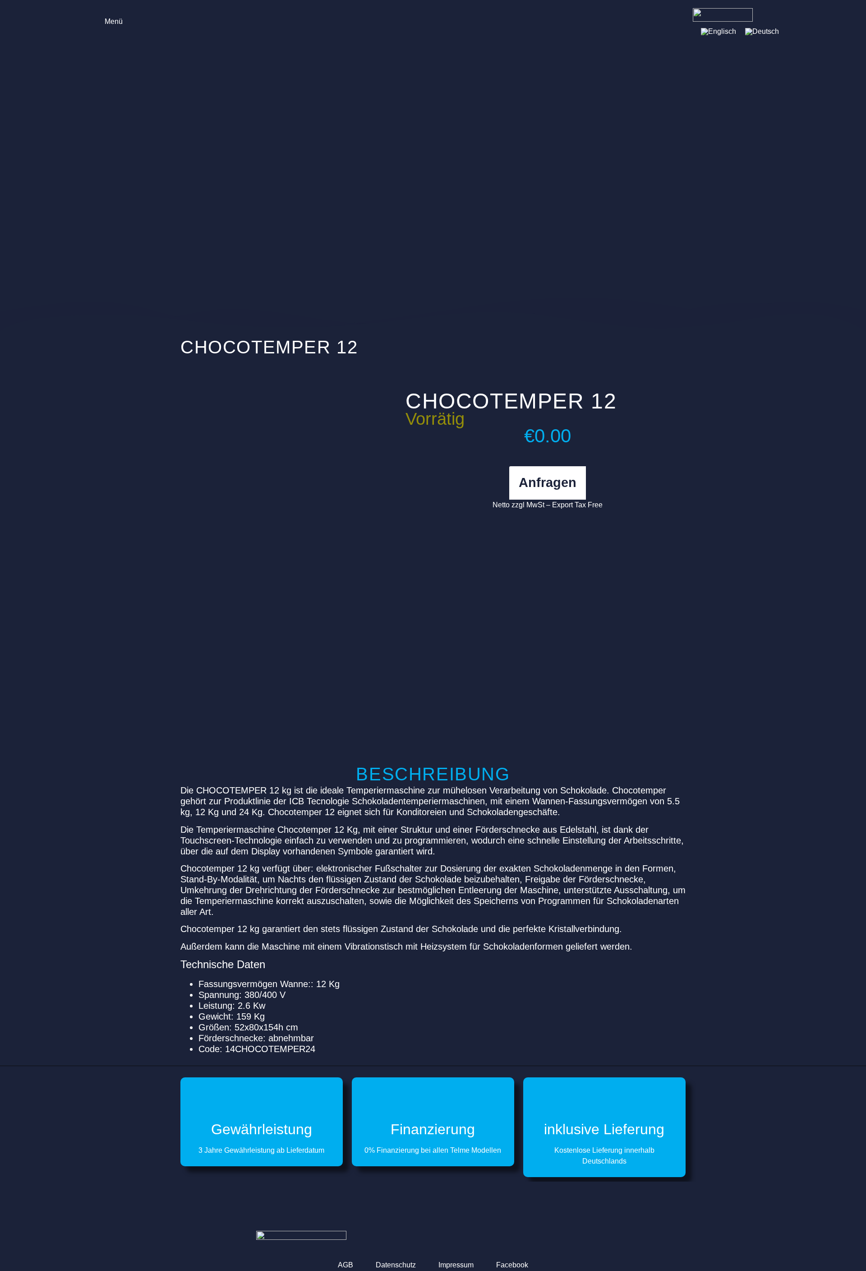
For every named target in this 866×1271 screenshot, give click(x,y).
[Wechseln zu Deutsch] (762, 31)
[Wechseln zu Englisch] (718, 31)
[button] (107, 20)
